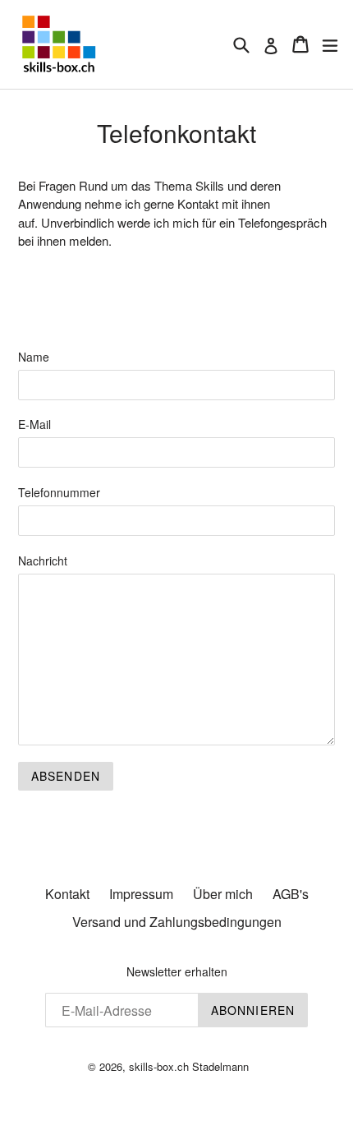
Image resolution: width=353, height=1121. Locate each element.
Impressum (141, 893)
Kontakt (67, 893)
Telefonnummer (59, 492)
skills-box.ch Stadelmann (189, 1066)
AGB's (291, 893)
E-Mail (34, 424)
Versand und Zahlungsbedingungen (177, 921)
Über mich (223, 893)
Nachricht (42, 560)
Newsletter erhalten (176, 972)
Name (33, 356)
